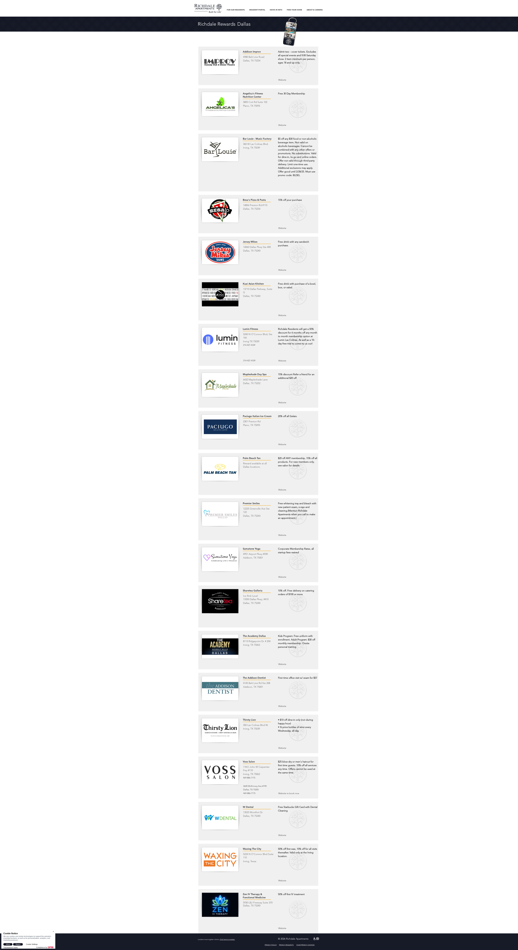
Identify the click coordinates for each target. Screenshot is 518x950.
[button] (235, 10)
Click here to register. (227, 939)
